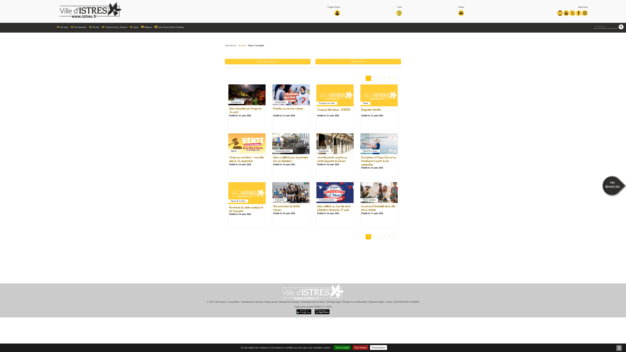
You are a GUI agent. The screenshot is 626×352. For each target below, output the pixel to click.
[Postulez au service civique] (291, 95)
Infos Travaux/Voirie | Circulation (171, 27)
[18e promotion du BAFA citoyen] (291, 193)
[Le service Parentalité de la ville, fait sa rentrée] (379, 193)
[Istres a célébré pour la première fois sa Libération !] (291, 144)
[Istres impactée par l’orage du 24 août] (247, 95)
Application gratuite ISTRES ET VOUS (313, 307)
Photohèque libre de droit (312, 302)
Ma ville (95, 27)
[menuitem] (61, 27)
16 (389, 78)
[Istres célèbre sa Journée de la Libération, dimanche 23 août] (335, 193)
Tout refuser (360, 347)
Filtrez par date (357, 61)
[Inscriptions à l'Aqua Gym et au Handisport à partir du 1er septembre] (379, 144)
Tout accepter (342, 347)
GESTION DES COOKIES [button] (406, 302)
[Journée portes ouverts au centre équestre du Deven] (335, 144)
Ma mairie (64, 27)
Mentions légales (376, 302)
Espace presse (271, 302)
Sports (135, 27)
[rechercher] (621, 26)
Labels (389, 302)
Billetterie (148, 27)
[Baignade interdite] (379, 96)
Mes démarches (80, 27)
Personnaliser (378, 347)
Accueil (241, 45)
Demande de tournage (289, 302)
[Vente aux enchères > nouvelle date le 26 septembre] (247, 144)
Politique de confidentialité (354, 302)
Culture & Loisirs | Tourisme (116, 27)
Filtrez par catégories (267, 61)
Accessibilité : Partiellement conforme (245, 302)
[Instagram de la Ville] (585, 13)
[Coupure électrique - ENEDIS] (335, 96)
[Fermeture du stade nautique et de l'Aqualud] (247, 193)
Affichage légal (333, 302)
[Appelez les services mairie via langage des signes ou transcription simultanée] (399, 13)
